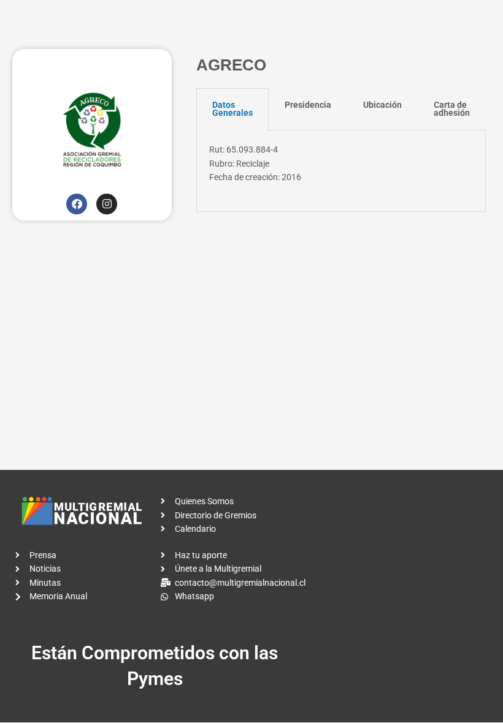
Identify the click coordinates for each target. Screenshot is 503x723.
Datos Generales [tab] (232, 109)
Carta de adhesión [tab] (452, 109)
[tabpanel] (341, 171)
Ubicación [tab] (382, 105)
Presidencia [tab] (308, 105)
